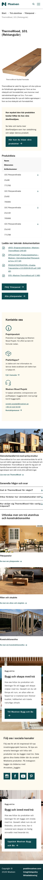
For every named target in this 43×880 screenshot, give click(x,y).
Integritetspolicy (30, 872)
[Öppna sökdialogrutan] (33, 4)
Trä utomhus (16, 13)
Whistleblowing (30, 875)
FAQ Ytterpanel (13, 287)
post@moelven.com (32, 868)
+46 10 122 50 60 (13, 407)
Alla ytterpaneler (14, 296)
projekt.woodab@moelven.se (17, 404)
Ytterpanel (29, 13)
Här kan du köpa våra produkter (20, 141)
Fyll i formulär (11, 375)
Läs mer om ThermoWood (11, 474)
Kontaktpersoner (13, 410)
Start (4, 13)
